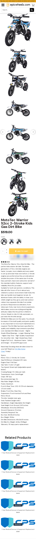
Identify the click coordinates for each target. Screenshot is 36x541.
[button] (5, 262)
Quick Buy (18, 448)
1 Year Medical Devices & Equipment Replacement (18, 453)
